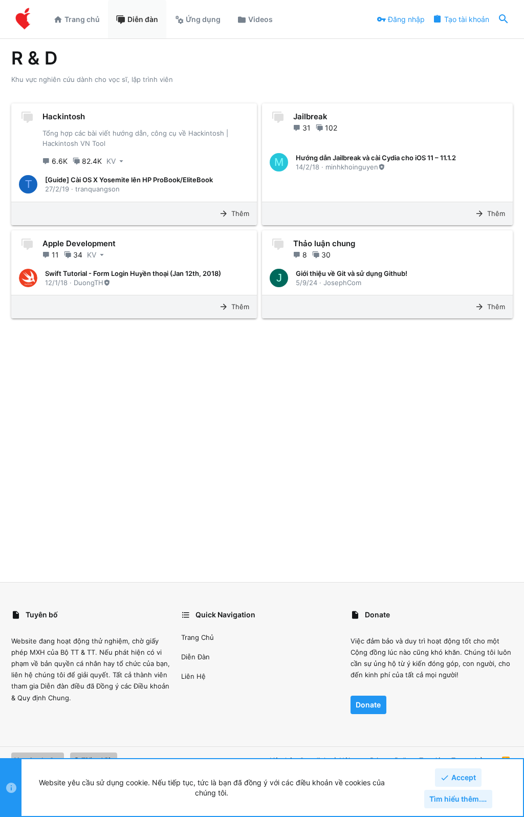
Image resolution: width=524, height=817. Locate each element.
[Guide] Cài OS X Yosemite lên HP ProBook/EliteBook (129, 180)
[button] (115, 161)
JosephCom (342, 282)
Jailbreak (310, 116)
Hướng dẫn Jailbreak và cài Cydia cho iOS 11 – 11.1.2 (376, 158)
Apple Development (79, 243)
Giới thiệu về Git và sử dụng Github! (351, 273)
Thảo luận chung (324, 243)
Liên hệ (193, 676)
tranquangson (97, 189)
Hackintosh (63, 116)
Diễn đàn (195, 657)
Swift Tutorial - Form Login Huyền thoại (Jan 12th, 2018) (133, 273)
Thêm (240, 213)
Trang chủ (197, 637)
